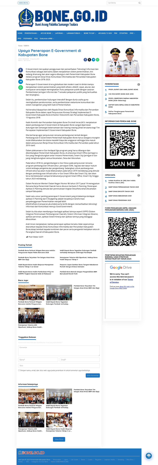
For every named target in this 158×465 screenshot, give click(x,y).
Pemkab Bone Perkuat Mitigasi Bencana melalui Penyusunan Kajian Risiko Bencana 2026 (36, 251)
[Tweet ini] (89, 59)
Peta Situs (130, 459)
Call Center (74, 459)
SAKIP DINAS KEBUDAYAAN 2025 (120, 196)
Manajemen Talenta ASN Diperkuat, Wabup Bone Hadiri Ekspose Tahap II (78, 258)
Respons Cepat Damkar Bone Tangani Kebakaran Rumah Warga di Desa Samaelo (79, 266)
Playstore (98, 459)
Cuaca (90, 459)
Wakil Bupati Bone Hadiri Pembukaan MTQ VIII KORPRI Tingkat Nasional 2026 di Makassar (36, 273)
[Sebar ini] (85, 59)
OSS (27, 462)
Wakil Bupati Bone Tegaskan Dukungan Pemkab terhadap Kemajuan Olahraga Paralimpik (78, 251)
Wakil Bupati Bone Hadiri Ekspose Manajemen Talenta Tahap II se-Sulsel (35, 266)
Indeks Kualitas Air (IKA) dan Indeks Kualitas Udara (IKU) (121, 181)
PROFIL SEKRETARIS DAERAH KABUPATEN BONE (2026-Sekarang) (123, 99)
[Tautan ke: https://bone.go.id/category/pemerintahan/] (138, 84)
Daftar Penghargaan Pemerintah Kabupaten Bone (121, 112)
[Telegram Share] (93, 59)
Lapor (66, 459)
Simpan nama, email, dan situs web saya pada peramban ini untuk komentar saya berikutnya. (55, 370)
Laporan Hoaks (109, 459)
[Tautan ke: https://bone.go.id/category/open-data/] (138, 175)
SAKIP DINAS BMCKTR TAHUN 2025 (121, 191)
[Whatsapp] (97, 59)
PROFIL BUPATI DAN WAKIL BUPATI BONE (123, 89)
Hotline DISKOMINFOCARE (59, 462)
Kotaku (20, 462)
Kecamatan (57, 459)
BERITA (20, 60)
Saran (83, 459)
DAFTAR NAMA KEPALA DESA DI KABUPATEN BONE (123, 106)
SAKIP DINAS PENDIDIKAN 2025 (119, 200)
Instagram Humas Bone (39, 462)
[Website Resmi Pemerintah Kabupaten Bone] (79, 18)
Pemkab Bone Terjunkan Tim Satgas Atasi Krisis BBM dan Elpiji (36, 258)
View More (59, 439)
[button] (139, 3)
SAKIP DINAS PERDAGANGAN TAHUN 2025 (123, 187)
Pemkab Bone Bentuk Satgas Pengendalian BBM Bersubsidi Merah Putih (78, 273)
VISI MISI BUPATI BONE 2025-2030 (121, 94)
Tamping (121, 459)
